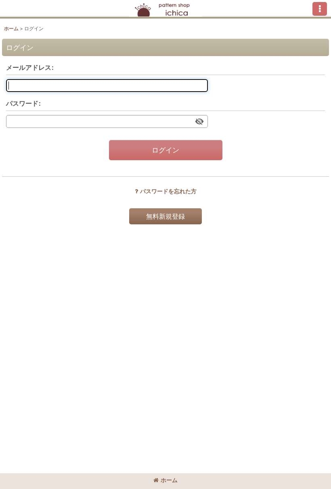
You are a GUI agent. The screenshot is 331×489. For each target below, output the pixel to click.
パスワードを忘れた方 (168, 191)
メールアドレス (28, 67)
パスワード (22, 103)
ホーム (169, 479)
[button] (319, 9)
